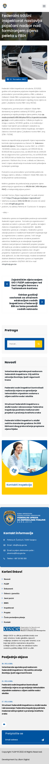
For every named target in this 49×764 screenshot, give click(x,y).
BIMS (6, 603)
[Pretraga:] (24, 344)
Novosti (7, 579)
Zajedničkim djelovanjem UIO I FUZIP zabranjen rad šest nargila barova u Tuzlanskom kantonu (26, 284)
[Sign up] (42, 740)
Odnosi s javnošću (11, 593)
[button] (44, 6)
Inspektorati (9, 608)
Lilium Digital (23, 759)
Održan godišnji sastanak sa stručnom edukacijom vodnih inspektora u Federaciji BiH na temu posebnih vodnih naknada (23, 302)
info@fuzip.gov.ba (16, 204)
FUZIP (6, 584)
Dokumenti (8, 589)
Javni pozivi (9, 598)
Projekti (7, 613)
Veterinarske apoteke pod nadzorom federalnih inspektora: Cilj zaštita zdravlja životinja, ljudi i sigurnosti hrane (23, 375)
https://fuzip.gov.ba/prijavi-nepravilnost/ (23, 198)
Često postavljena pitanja (14, 617)
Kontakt (7, 622)
